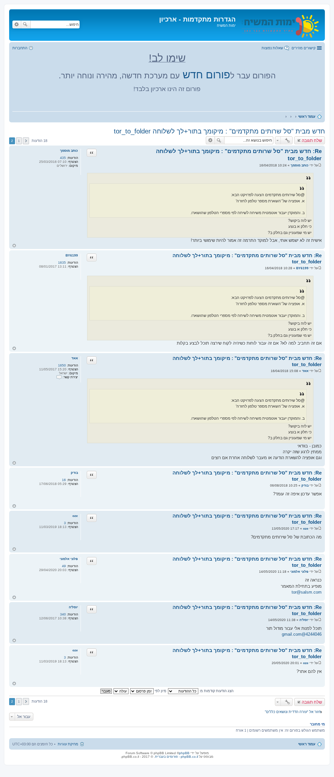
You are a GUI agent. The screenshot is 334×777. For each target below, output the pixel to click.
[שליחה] (320, 165)
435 (63, 158)
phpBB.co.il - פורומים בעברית (176, 756)
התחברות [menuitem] (19, 48)
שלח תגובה (312, 140)
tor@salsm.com (307, 592)
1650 (62, 365)
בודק (74, 472)
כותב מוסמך (69, 150)
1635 (62, 262)
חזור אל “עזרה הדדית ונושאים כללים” (293, 712)
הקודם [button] (26, 140)
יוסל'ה (73, 607)
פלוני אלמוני (69, 559)
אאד (74, 358)
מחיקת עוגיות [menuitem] (68, 744)
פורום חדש (206, 75)
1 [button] (19, 141)
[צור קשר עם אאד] (59, 377)
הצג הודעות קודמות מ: (216, 691)
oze (75, 516)
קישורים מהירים (303, 48)
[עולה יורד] (121, 691)
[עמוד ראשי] (279, 25)
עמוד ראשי (306, 744)
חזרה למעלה (14, 245)
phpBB (184, 753)
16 (64, 480)
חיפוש (26, 24)
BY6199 (72, 255)
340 (63, 614)
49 (64, 566)
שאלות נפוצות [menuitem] (272, 48)
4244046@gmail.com (302, 634)
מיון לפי (160, 691)
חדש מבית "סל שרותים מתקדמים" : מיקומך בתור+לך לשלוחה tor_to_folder (219, 131)
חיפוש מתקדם (16, 24)
